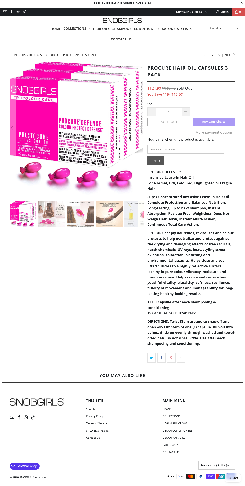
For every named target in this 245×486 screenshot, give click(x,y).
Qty (149, 103)
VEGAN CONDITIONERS (177, 430)
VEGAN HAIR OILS (174, 437)
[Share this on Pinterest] (171, 358)
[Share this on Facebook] (161, 358)
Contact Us (93, 437)
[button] (76, 29)
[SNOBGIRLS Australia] (122, 21)
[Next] (141, 128)
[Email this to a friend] (181, 358)
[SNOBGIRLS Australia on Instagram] (18, 12)
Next (228, 55)
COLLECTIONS (171, 416)
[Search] (236, 28)
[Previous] (12, 128)
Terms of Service (96, 423)
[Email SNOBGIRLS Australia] (5, 12)
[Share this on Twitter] (151, 358)
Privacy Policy (95, 416)
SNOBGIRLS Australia (33, 477)
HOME (167, 409)
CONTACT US (171, 452)
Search (90, 409)
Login (224, 12)
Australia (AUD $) (189, 12)
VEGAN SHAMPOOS (175, 423)
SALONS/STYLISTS (97, 430)
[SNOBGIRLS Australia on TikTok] (25, 12)
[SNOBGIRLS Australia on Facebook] (11, 12)
